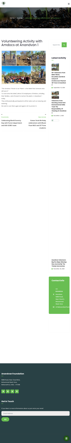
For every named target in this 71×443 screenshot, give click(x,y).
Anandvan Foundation (41, 438)
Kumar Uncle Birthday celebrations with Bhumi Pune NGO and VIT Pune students (37, 122)
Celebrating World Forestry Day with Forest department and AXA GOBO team (11, 121)
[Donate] (66, 438)
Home (12, 18)
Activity (19, 18)
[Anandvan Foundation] (3, 4)
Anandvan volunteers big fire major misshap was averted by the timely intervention (59, 263)
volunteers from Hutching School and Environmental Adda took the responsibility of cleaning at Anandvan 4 (59, 107)
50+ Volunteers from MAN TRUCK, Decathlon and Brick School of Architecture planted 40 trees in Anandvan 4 (59, 79)
